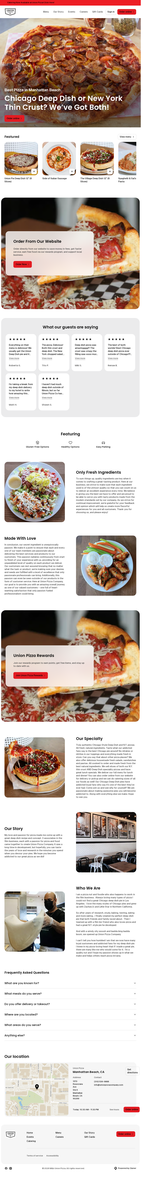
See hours (114, 1109)
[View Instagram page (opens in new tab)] (10, 1168)
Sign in (111, 11)
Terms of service (35, 1155)
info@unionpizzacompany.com (108, 1085)
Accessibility (52, 1155)
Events (71, 11)
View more (14, 358)
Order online (131, 1109)
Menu (46, 11)
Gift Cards (97, 11)
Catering (31, 1141)
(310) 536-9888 (101, 1081)
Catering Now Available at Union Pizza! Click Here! (30, 2)
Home (30, 1132)
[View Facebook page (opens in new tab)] (6, 1168)
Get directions (132, 1071)
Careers (84, 11)
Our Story (58, 11)
